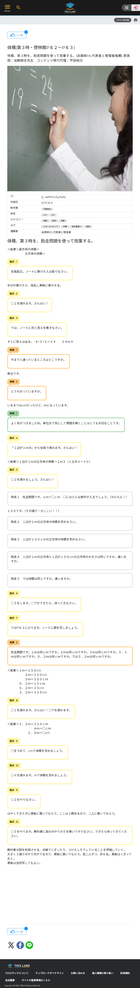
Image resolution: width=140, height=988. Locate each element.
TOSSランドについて (16, 973)
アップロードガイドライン (49, 973)
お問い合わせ (78, 973)
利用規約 (125, 973)
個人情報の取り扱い (102, 973)
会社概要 (10, 980)
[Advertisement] (70, 895)
